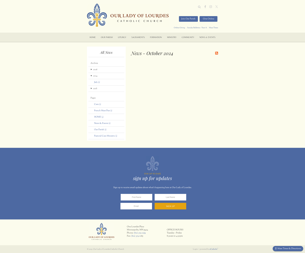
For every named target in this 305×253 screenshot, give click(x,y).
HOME (99, 117)
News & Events (102, 123)
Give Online (208, 18)
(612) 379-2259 (140, 232)
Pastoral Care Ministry (105, 136)
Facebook (205, 6)
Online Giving (179, 28)
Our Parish (100, 129)
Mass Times (213, 28)
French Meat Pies (103, 110)
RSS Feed (216, 53)
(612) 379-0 (136, 236)
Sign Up (170, 206)
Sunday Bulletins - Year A (197, 28)
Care (97, 104)
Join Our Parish (188, 18)
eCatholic (214, 249)
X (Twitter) (216, 6)
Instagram (210, 6)
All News (106, 52)
